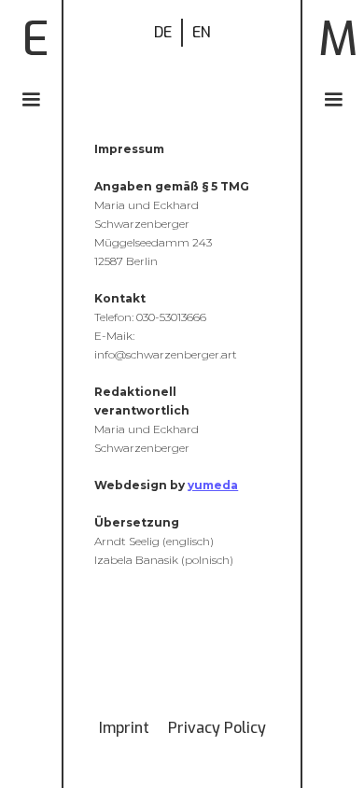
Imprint (124, 728)
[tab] (164, 33)
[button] (31, 100)
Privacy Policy (217, 728)
